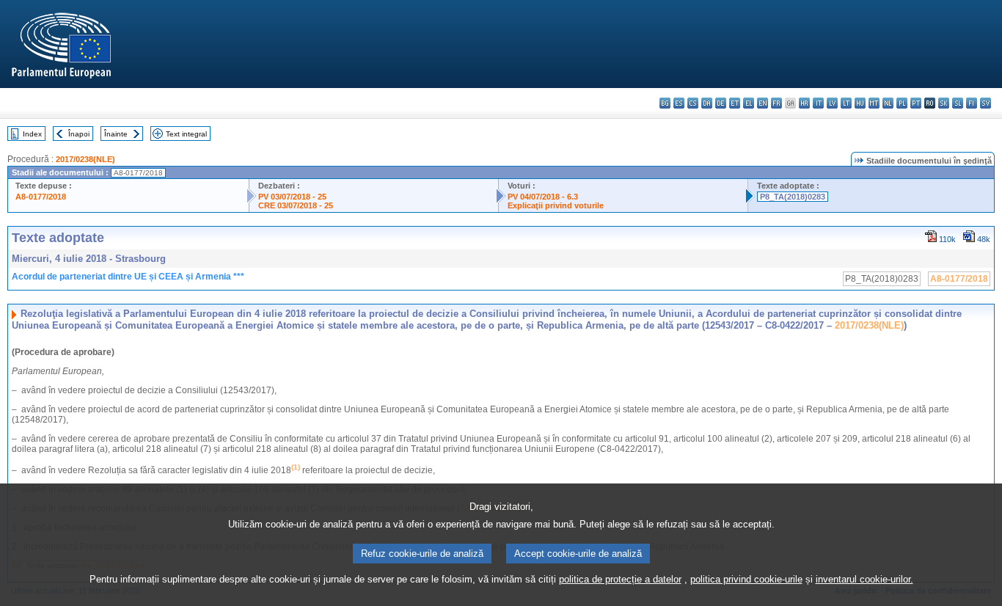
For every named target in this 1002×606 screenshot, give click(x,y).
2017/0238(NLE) (85, 159)
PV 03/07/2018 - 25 (292, 196)
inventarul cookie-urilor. (864, 579)
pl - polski (901, 103)
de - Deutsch (720, 103)
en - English (762, 103)
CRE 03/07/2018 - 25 (295, 205)
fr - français (776, 103)
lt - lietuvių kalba (846, 103)
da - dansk (706, 103)
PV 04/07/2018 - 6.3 (543, 196)
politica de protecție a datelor (620, 579)
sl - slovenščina (957, 103)
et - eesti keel (734, 103)
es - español (678, 103)
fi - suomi (971, 103)
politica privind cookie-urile (746, 579)
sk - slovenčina (943, 103)
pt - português (915, 103)
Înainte (116, 134)
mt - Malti (874, 103)
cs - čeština (692, 103)
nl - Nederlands (887, 103)
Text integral (186, 134)
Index (32, 134)
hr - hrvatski (804, 103)
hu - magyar (860, 103)
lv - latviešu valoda (832, 103)
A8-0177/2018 (40, 196)
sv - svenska (985, 103)
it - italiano (818, 103)
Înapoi (78, 134)
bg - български (664, 103)
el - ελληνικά (748, 103)
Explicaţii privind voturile (556, 205)
